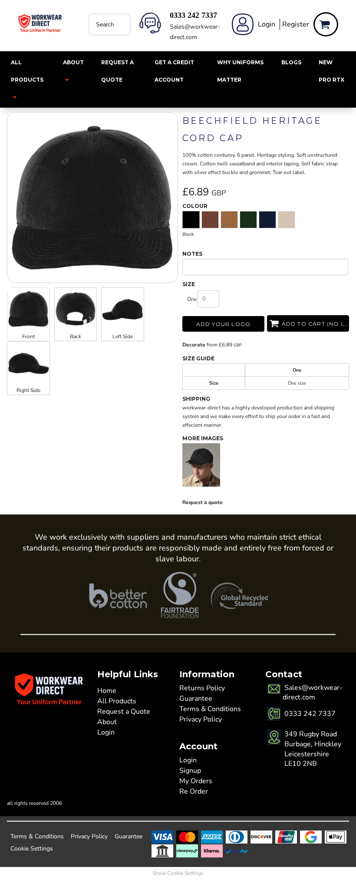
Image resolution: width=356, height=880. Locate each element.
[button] (28, 79)
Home (106, 690)
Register (295, 24)
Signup (190, 770)
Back (75, 336)
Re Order (193, 791)
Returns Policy (202, 688)
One (192, 299)
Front (28, 336)
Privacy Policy (200, 719)
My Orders (195, 781)
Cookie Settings (31, 848)
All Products (116, 701)
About (107, 722)
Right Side (28, 390)
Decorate (193, 344)
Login (266, 24)
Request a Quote (123, 711)
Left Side (122, 336)
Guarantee (195, 698)
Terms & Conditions (210, 709)
